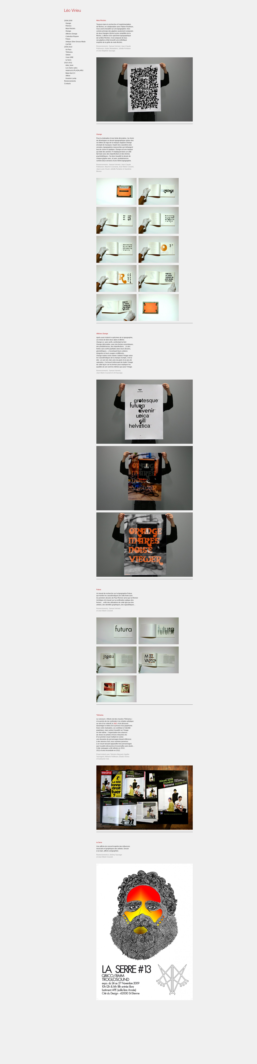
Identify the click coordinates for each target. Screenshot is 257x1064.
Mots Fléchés (70, 28)
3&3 (115, 723)
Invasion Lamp (71, 78)
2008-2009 (68, 21)
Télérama (69, 52)
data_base (69, 65)
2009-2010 (68, 47)
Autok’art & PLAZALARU (74, 70)
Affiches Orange (71, 34)
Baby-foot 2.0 (70, 73)
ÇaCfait (68, 44)
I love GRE (69, 57)
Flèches (68, 26)
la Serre (68, 60)
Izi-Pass (68, 49)
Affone (68, 76)
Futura (68, 39)
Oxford (68, 55)
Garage (68, 23)
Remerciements (70, 81)
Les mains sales (71, 68)
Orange (68, 31)
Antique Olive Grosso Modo (76, 42)
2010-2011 (68, 63)
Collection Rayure (72, 36)
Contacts (67, 84)
